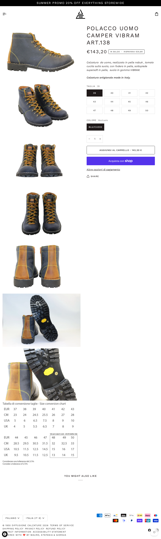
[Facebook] (149, 530)
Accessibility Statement (49, 531)
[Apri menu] (7, 14)
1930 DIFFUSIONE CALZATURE (24, 525)
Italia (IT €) (33, 518)
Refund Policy (55, 528)
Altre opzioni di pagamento (103, 169)
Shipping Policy (13, 528)
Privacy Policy (34, 528)
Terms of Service (62, 525)
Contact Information (17, 531)
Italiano (10, 518)
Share (95, 176)
